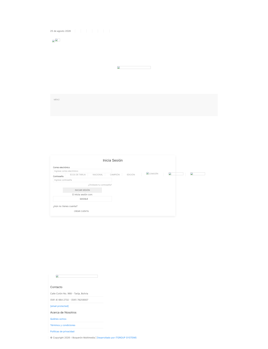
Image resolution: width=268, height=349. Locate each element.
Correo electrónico (61, 167)
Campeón (115, 174)
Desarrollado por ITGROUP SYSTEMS (117, 337)
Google (83, 199)
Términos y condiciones (62, 325)
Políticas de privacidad (62, 331)
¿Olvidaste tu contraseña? (100, 185)
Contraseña (58, 176)
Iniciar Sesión (82, 190)
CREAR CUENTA (81, 211)
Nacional (98, 174)
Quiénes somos (58, 318)
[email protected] (59, 306)
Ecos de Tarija (78, 174)
